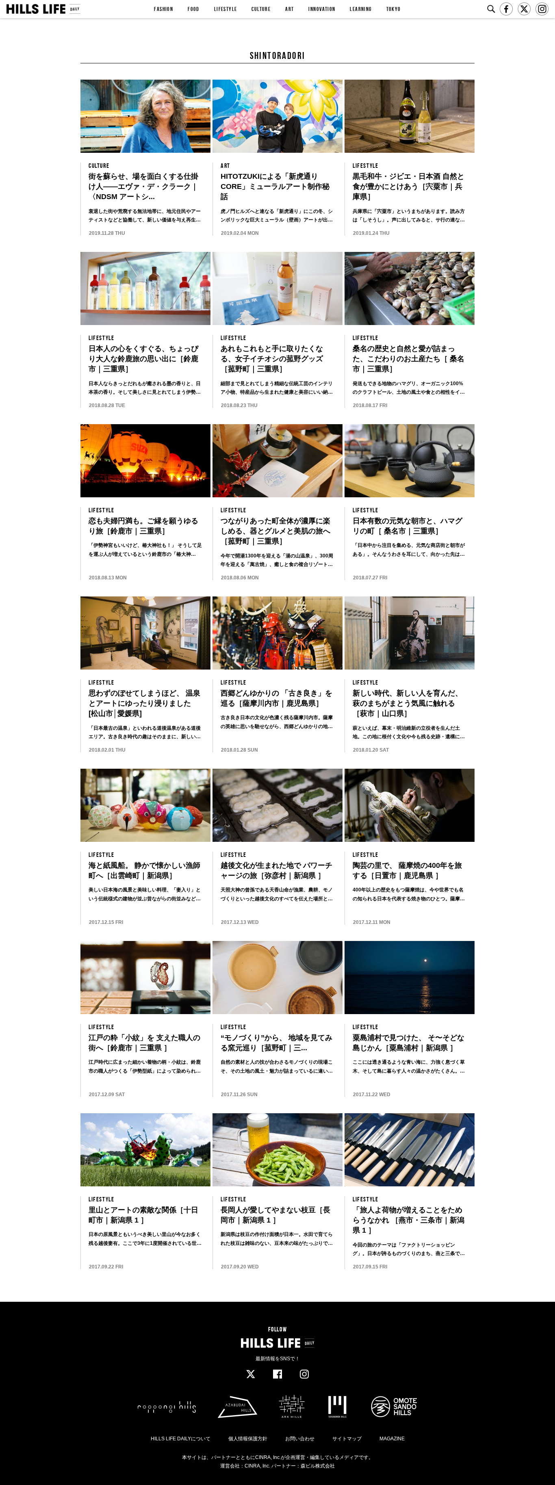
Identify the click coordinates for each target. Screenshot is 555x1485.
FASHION (163, 9)
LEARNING (360, 9)
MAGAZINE (392, 1439)
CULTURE (261, 9)
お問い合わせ (299, 1439)
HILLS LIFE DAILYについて (180, 1439)
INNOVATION (321, 9)
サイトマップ (347, 1439)
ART (289, 9)
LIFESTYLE (225, 9)
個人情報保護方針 (247, 1439)
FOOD (193, 9)
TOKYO (393, 9)
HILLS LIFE (43, 9)
